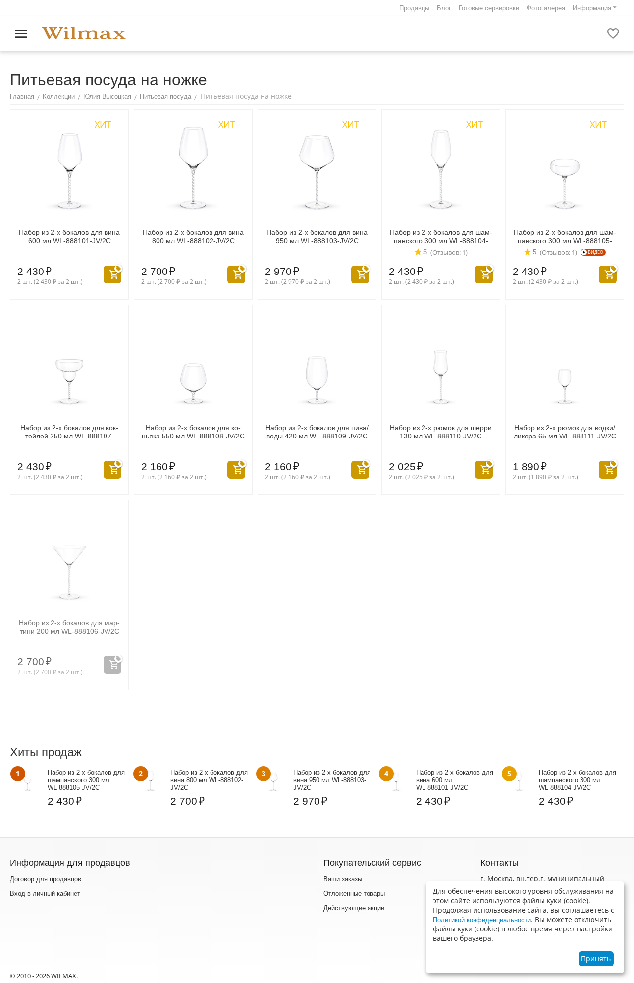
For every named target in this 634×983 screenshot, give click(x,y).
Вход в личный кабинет (45, 893)
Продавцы (414, 8)
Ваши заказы (342, 879)
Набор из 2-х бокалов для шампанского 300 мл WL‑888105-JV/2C (565, 236)
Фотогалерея (546, 8)
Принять (596, 958)
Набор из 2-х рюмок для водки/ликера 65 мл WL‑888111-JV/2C (565, 432)
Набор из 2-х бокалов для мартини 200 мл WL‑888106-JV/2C (69, 627)
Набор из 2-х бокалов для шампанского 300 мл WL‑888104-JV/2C (441, 236)
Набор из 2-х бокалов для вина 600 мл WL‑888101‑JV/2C (69, 236)
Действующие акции (353, 908)
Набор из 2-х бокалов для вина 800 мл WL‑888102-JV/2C (193, 236)
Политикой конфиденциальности (482, 920)
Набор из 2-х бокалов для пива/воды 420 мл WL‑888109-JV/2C (317, 432)
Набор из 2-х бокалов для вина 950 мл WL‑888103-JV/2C (317, 236)
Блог (444, 8)
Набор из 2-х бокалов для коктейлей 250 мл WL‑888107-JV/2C (69, 432)
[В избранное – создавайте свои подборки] (613, 34)
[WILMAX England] (84, 33)
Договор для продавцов (45, 879)
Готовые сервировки (489, 8)
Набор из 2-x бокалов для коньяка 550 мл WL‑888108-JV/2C (193, 432)
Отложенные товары (354, 893)
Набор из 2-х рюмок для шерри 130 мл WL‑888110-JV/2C (441, 432)
